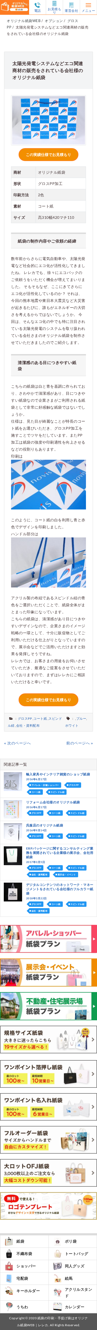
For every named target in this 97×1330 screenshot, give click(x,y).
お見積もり (54, 10)
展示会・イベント (67, 874)
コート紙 (40, 718)
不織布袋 (24, 1253)
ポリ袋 (71, 1241)
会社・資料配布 (28, 725)
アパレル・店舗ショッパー (45, 785)
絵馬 (69, 1278)
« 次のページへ (17, 743)
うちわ (22, 1306)
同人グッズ (75, 1266)
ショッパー (26, 1266)
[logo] (14, 3)
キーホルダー (28, 1290)
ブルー (81, 718)
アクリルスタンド (78, 1292)
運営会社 (71, 10)
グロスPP (25, 718)
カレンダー (75, 1306)
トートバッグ (76, 1253)
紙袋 (20, 1241)
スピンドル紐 (57, 792)
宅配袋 (22, 1278)
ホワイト (72, 725)
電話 (37, 10)
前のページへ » (79, 743)
